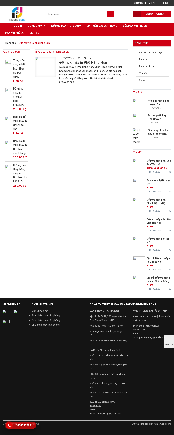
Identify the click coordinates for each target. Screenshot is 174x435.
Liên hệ (152, 3)
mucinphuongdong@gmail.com (105, 413)
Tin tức (164, 3)
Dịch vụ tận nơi (40, 310)
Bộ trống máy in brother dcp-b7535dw (18, 96)
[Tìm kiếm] (110, 14)
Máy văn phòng (14, 32)
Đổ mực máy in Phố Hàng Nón (83, 62)
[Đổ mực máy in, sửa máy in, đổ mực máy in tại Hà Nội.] (18, 13)
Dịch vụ (34, 32)
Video (142, 80)
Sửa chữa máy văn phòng (46, 315)
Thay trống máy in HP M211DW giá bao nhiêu (19, 68)
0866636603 (153, 14)
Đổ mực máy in (36, 26)
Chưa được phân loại (150, 52)
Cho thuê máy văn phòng (46, 324)
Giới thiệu (138, 3)
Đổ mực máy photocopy (66, 26)
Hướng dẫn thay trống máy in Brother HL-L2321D (20, 173)
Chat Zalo (169, 345)
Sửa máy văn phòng (135, 26)
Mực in (18, 26)
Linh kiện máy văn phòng (102, 26)
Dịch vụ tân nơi (147, 66)
